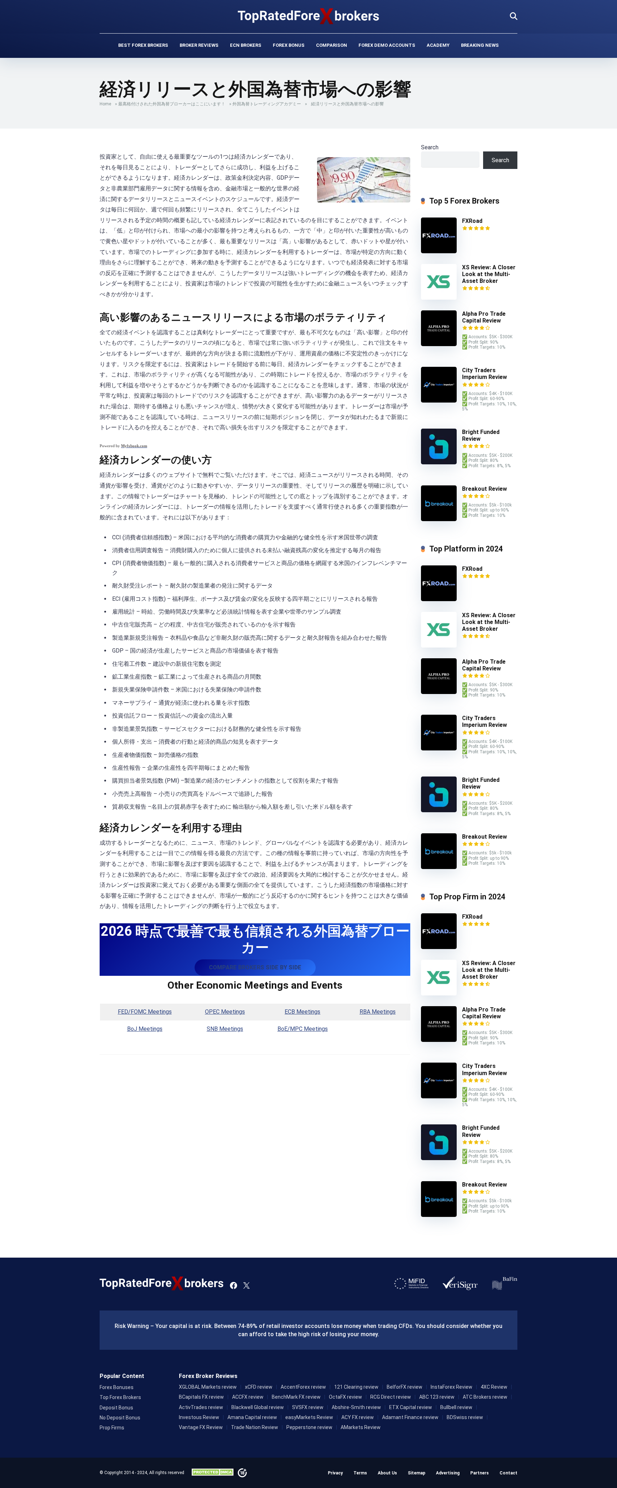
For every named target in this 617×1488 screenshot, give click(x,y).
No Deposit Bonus (120, 1417)
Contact (508, 1472)
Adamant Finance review (410, 1417)
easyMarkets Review (309, 1417)
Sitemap (416, 1472)
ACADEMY (438, 45)
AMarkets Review (361, 1427)
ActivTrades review (201, 1407)
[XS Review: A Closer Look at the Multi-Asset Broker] (439, 297)
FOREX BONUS (289, 45)
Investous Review (199, 1417)
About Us (387, 1472)
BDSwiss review (465, 1417)
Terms (360, 1472)
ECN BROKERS (245, 45)
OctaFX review (345, 1397)
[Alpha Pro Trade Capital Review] (439, 344)
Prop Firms (112, 1427)
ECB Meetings (302, 1011)
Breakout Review (484, 488)
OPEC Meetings (225, 1011)
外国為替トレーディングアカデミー (266, 103)
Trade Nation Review (254, 1427)
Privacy (335, 1472)
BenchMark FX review (296, 1397)
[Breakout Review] (439, 519)
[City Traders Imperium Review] (439, 400)
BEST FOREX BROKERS (143, 45)
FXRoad (472, 221)
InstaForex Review (451, 1387)
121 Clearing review (356, 1387)
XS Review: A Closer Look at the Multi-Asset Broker (489, 274)
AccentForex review (303, 1387)
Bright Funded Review (481, 435)
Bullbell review (456, 1407)
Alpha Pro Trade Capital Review (484, 317)
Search (429, 147)
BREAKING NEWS (480, 45)
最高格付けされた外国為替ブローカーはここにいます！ (171, 103)
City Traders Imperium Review (484, 373)
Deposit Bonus (116, 1407)
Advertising (448, 1472)
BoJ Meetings (144, 1028)
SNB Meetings (225, 1028)
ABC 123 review (437, 1397)
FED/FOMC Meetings (145, 1011)
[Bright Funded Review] (439, 462)
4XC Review (494, 1387)
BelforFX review (404, 1387)
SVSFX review (307, 1407)
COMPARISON (331, 45)
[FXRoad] (439, 251)
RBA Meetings (378, 1011)
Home (105, 103)
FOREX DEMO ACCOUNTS (386, 45)
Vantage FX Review (201, 1427)
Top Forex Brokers (120, 1397)
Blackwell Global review (257, 1407)
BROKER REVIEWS (199, 45)
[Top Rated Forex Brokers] (309, 16)
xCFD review (258, 1387)
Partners (479, 1472)
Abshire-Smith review (356, 1407)
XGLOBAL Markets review (208, 1387)
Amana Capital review (252, 1417)
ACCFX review (248, 1397)
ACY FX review (357, 1417)
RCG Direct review (390, 1397)
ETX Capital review (410, 1407)
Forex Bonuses (117, 1387)
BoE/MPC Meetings (302, 1028)
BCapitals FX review (201, 1397)
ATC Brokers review (485, 1397)
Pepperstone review (309, 1427)
